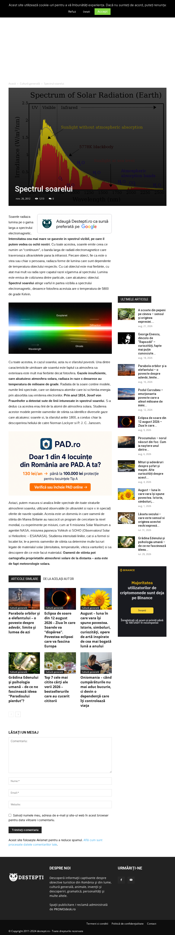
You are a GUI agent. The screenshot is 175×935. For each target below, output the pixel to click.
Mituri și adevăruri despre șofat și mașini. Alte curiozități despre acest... (150, 469)
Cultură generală (30, 83)
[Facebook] (121, 880)
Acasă (12, 83)
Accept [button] (103, 11)
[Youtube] (131, 880)
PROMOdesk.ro (65, 909)
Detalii (86, 11)
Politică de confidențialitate (128, 923)
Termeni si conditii (97, 923)
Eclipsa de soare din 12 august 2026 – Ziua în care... (152, 421)
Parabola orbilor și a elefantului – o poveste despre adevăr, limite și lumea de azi (24, 622)
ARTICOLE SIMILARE (24, 579)
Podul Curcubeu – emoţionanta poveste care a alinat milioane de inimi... (150, 397)
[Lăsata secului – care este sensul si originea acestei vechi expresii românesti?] (126, 518)
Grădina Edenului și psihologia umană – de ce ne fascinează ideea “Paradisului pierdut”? (23, 689)
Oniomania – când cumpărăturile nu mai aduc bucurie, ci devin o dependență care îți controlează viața (96, 691)
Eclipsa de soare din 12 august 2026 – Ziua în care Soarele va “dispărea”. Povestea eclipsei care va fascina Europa (59, 629)
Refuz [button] (72, 11)
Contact (151, 923)
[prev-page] (11, 714)
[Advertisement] (87, 50)
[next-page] (18, 714)
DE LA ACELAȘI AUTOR (58, 579)
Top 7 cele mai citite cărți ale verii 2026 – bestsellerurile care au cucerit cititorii (57, 689)
